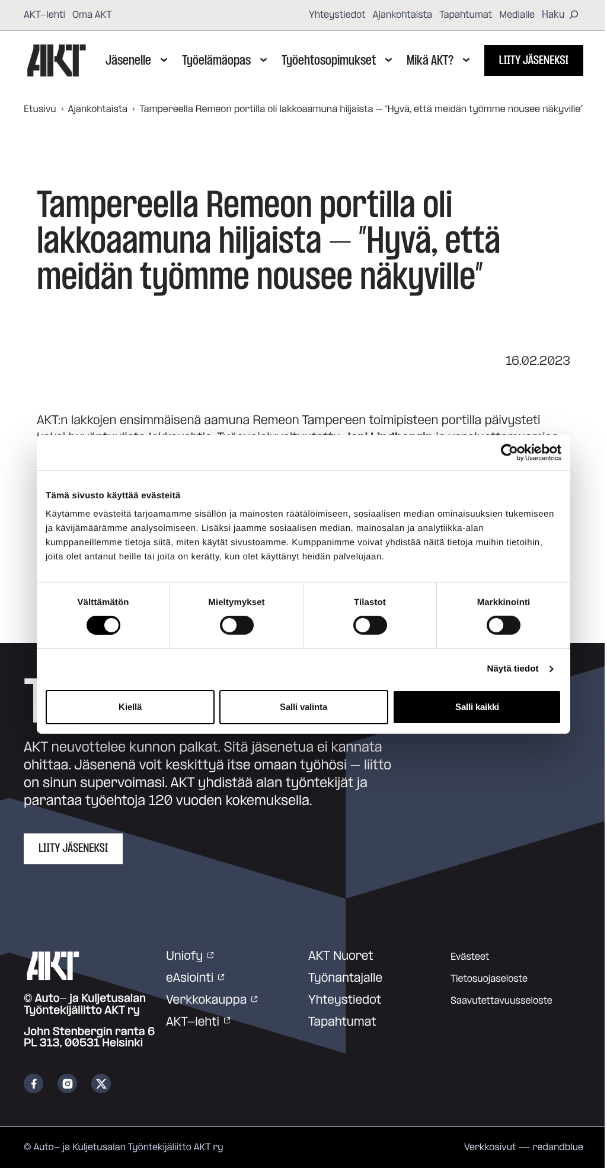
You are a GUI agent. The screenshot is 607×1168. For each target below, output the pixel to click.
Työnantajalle (345, 978)
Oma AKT (92, 15)
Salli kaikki (477, 707)
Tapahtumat (465, 15)
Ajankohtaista (403, 15)
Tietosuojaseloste (489, 979)
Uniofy (184, 956)
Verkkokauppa (206, 1000)
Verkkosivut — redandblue (523, 1147)
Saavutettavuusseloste (501, 1001)
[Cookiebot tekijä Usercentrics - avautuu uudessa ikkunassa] (509, 452)
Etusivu (40, 109)
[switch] (237, 625)
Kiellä (130, 707)
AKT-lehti (44, 15)
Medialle (517, 15)
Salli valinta (303, 707)
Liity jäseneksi (533, 60)
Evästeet (470, 957)
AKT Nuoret (340, 956)
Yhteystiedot (337, 15)
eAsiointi (189, 978)
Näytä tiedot (513, 669)
